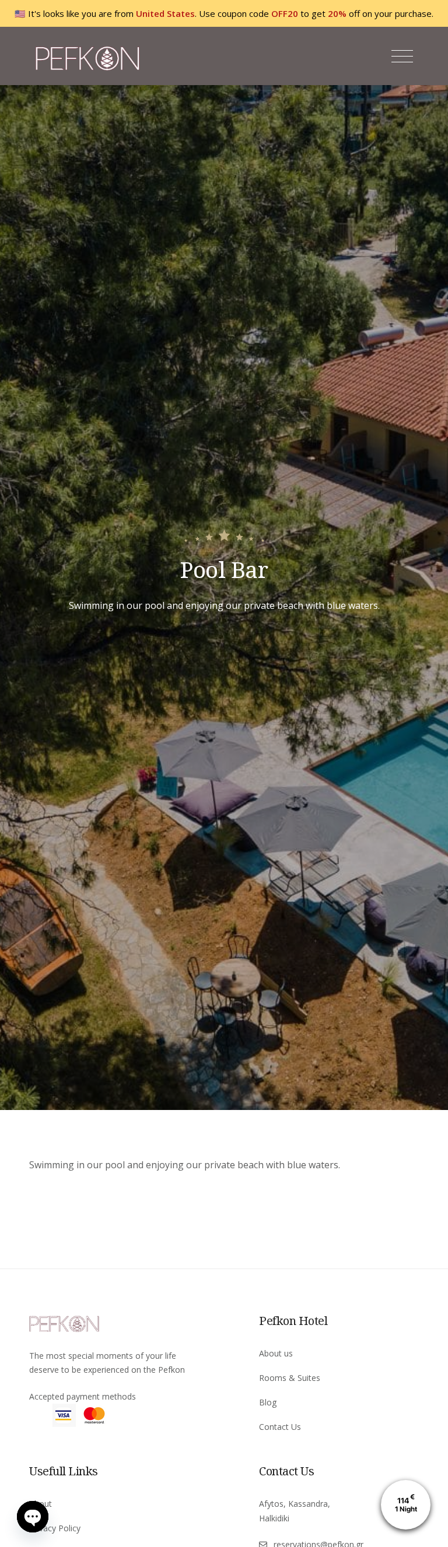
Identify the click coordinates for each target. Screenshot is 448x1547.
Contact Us (280, 1426)
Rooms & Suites (289, 1377)
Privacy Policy (54, 1528)
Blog (267, 1402)
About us (276, 1353)
